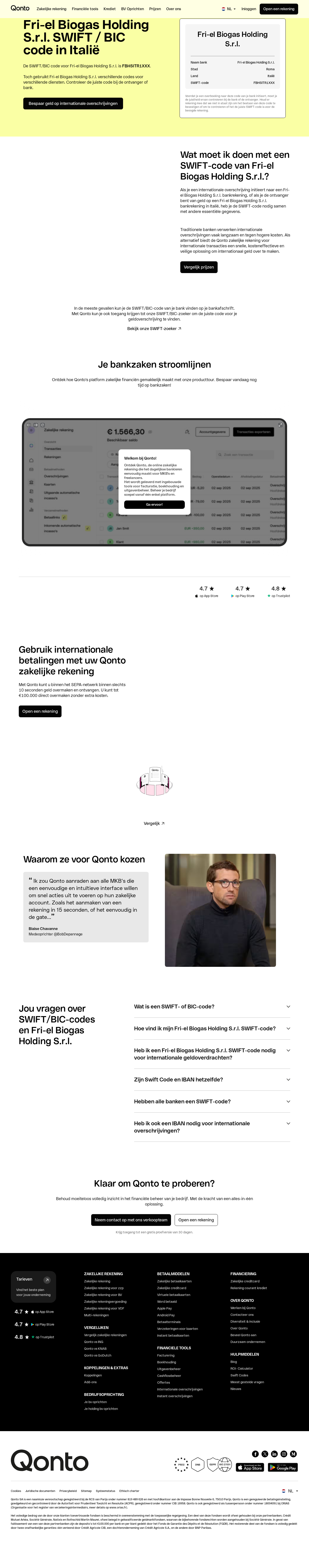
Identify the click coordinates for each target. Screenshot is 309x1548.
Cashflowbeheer (169, 1376)
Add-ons (90, 1382)
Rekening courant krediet (249, 1288)
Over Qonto (239, 1328)
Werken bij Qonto (243, 1308)
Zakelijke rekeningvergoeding (105, 1301)
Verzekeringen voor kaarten (177, 1329)
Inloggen (249, 9)
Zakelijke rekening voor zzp (104, 1288)
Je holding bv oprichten (101, 1409)
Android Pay (166, 1315)
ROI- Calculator (242, 1368)
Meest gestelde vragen (247, 1382)
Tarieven (24, 1279)
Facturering (165, 1355)
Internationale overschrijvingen (180, 1389)
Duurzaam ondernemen (248, 1342)
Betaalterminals (169, 1322)
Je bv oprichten (95, 1402)
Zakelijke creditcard (171, 1288)
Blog (234, 1362)
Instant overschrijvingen (175, 1396)
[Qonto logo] (20, 8)
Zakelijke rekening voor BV (103, 1295)
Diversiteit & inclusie (245, 1321)
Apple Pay (164, 1308)
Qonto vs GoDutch (97, 1355)
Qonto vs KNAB (95, 1348)
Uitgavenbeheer (169, 1369)
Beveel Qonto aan (243, 1335)
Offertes (163, 1382)
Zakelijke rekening (97, 1281)
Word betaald (167, 1301)
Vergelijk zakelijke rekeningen (105, 1335)
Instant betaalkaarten (173, 1335)
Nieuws (236, 1389)
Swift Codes (239, 1375)
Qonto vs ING (93, 1342)
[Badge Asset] (255, 1454)
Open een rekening (279, 9)
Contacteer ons (242, 1315)
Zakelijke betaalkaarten (174, 1281)
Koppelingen (93, 1375)
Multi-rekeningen (96, 1315)
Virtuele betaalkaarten (173, 1295)
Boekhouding (166, 1362)
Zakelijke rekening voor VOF (104, 1308)
